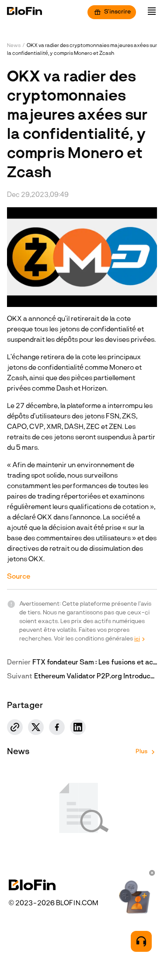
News (14, 45)
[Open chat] (141, 941)
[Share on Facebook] (57, 727)
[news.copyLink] (15, 727)
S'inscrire (117, 12)
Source (18, 576)
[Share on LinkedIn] (78, 727)
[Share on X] (36, 727)
